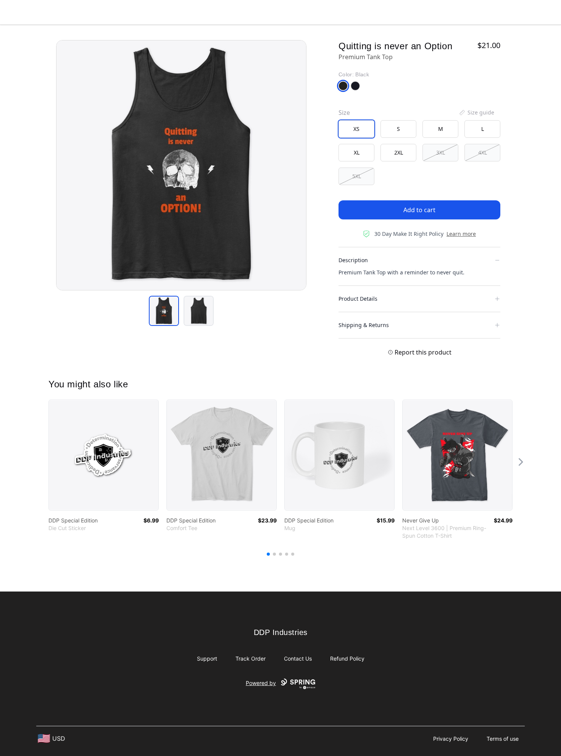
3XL (440, 152)
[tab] (164, 311)
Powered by (261, 683)
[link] (103, 455)
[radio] (356, 129)
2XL (398, 152)
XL (356, 152)
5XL (356, 176)
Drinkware (370, 10)
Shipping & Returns (364, 325)
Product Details (358, 298)
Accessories (323, 10)
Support (207, 658)
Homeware (274, 10)
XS (356, 128)
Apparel (232, 10)
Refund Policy (347, 658)
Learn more (461, 233)
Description (353, 260)
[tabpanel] (181, 165)
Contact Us (298, 658)
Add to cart (419, 210)
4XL (482, 152)
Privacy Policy (450, 738)
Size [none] (344, 112)
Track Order (250, 658)
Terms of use (503, 738)
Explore (194, 10)
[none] (476, 112)
